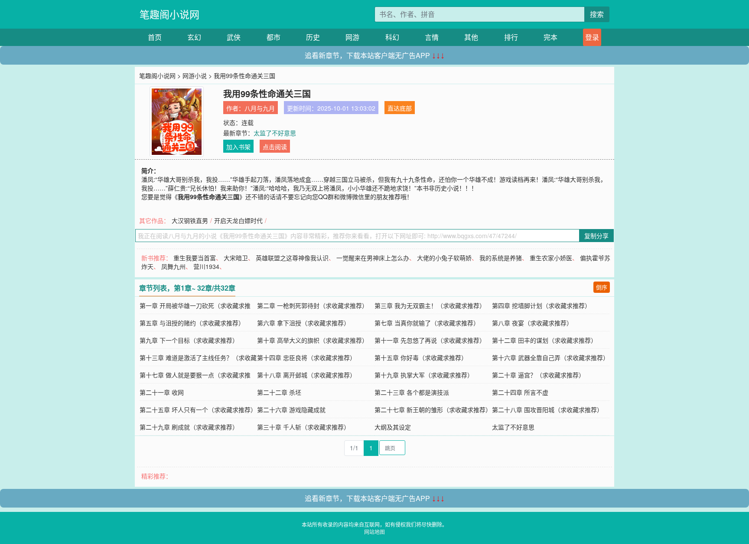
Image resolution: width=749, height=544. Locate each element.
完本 (550, 37)
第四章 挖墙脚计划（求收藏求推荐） (541, 305)
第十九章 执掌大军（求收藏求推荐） (423, 374)
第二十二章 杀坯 (279, 392)
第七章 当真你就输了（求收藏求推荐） (426, 322)
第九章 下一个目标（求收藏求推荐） (189, 340)
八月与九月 (259, 108)
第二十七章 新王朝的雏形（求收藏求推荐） (433, 409)
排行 (511, 37)
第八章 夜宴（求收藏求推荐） (532, 322)
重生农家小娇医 (551, 257)
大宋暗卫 (236, 257)
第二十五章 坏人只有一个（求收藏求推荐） (198, 409)
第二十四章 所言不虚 (520, 392)
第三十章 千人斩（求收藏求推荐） (303, 427)
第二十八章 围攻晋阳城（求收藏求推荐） (547, 409)
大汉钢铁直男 (190, 220)
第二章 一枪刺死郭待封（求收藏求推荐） (312, 305)
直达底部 (400, 108)
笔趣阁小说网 (169, 14)
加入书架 (238, 146)
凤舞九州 (173, 266)
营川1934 (206, 266)
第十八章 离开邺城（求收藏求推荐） (306, 374)
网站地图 (374, 531)
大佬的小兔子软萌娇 (444, 257)
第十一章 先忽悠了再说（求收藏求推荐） (429, 340)
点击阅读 (275, 146)
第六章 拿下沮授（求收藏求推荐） (303, 322)
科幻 (392, 37)
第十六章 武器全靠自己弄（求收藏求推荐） (550, 357)
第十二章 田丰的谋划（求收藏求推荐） (544, 340)
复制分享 (596, 235)
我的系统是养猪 (500, 257)
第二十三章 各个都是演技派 (411, 392)
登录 (592, 37)
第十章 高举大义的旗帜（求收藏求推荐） (312, 340)
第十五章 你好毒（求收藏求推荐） (420, 357)
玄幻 (194, 37)
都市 (273, 37)
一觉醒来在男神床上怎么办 (372, 257)
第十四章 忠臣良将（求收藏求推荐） (306, 357)
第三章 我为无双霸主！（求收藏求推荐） (429, 305)
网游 (352, 37)
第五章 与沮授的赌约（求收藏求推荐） (192, 322)
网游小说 (194, 75)
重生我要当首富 (194, 257)
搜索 (597, 14)
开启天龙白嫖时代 (238, 220)
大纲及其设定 (392, 427)
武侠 (234, 37)
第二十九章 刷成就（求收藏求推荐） (189, 427)
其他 (471, 37)
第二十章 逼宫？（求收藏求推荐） (538, 374)
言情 (432, 37)
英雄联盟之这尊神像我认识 (292, 257)
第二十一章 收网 (162, 392)
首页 (155, 37)
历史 (313, 37)
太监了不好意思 (275, 132)
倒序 (601, 287)
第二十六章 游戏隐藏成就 (291, 409)
